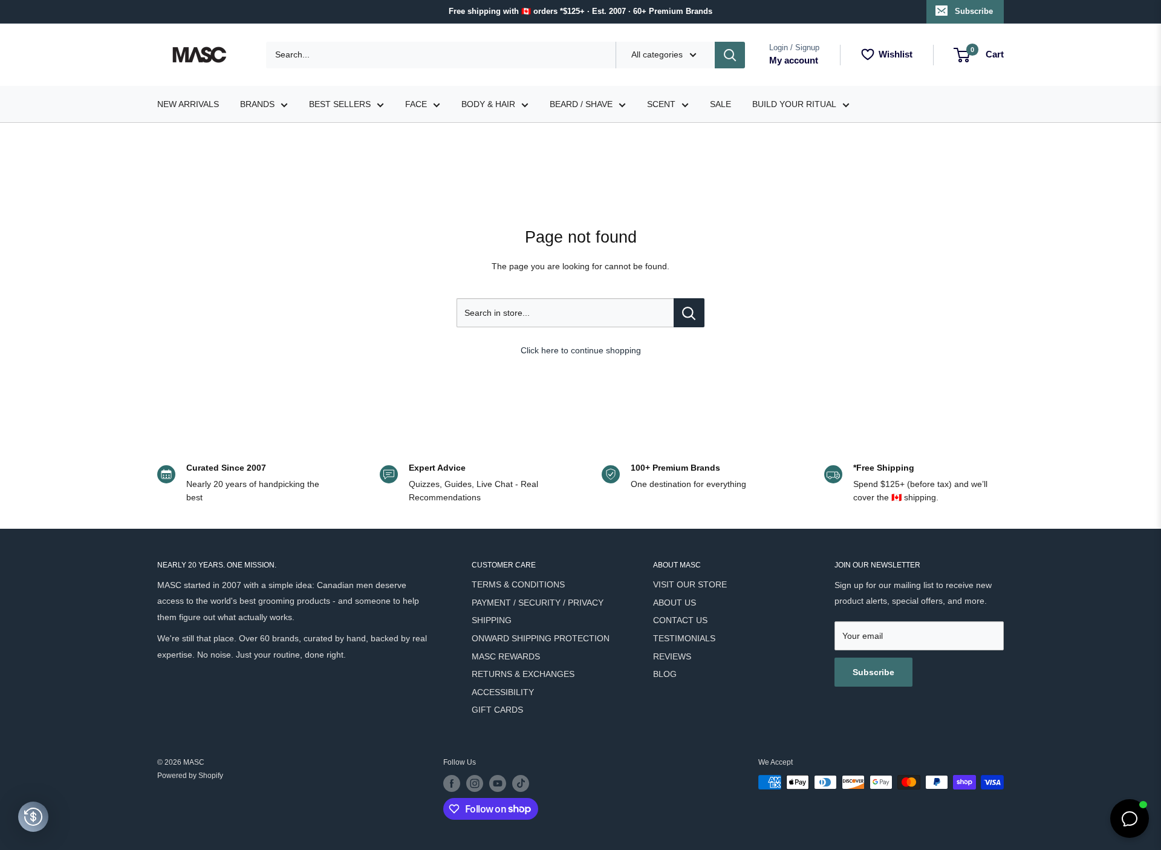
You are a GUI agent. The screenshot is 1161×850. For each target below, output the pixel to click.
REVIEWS (672, 656)
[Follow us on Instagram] (474, 783)
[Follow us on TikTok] (520, 783)
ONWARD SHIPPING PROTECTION (541, 638)
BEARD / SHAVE (581, 104)
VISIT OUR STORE (690, 584)
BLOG (665, 674)
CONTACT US (680, 620)
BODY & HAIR (488, 104)
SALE (720, 104)
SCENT (661, 104)
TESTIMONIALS (684, 638)
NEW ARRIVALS (188, 104)
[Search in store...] (689, 312)
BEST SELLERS (340, 104)
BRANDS (257, 104)
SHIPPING (492, 620)
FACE (416, 104)
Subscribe (974, 11)
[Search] (730, 55)
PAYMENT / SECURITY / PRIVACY (537, 602)
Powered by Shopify (190, 775)
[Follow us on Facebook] (451, 783)
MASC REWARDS (506, 656)
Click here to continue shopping (581, 350)
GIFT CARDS (497, 709)
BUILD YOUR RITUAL (794, 104)
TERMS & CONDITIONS (518, 584)
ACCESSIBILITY (503, 692)
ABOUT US (674, 602)
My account (793, 60)
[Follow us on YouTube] (497, 783)
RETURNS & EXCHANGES (523, 674)
